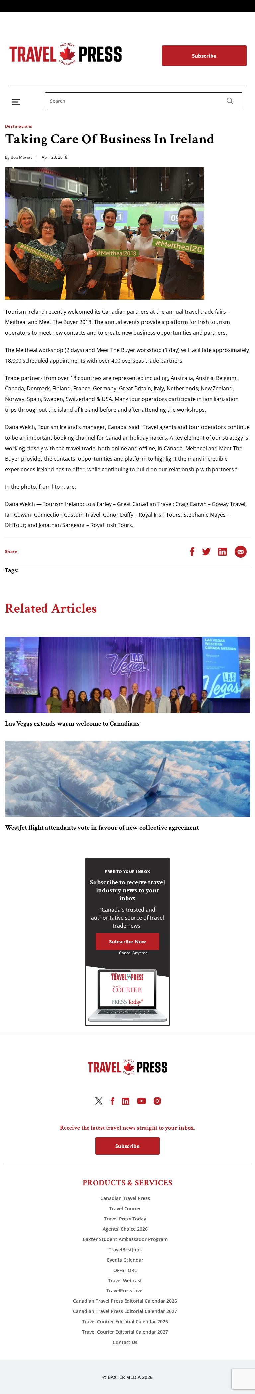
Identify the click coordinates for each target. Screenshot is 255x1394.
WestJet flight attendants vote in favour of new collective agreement (102, 828)
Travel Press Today (125, 1219)
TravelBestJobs (125, 1249)
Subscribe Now (127, 941)
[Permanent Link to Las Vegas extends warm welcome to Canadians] (127, 675)
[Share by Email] (241, 551)
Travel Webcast (125, 1280)
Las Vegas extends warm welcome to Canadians (72, 724)
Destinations (18, 126)
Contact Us (125, 1342)
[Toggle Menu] (17, 102)
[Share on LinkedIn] (222, 551)
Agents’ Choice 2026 (125, 1229)
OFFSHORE (125, 1270)
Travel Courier (125, 1208)
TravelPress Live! (125, 1291)
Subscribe (204, 55)
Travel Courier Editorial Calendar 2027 (125, 1332)
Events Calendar (125, 1260)
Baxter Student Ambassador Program (125, 1239)
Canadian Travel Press (125, 1198)
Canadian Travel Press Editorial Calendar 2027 (125, 1311)
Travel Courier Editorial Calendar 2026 (125, 1321)
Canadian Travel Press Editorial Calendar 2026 (125, 1301)
